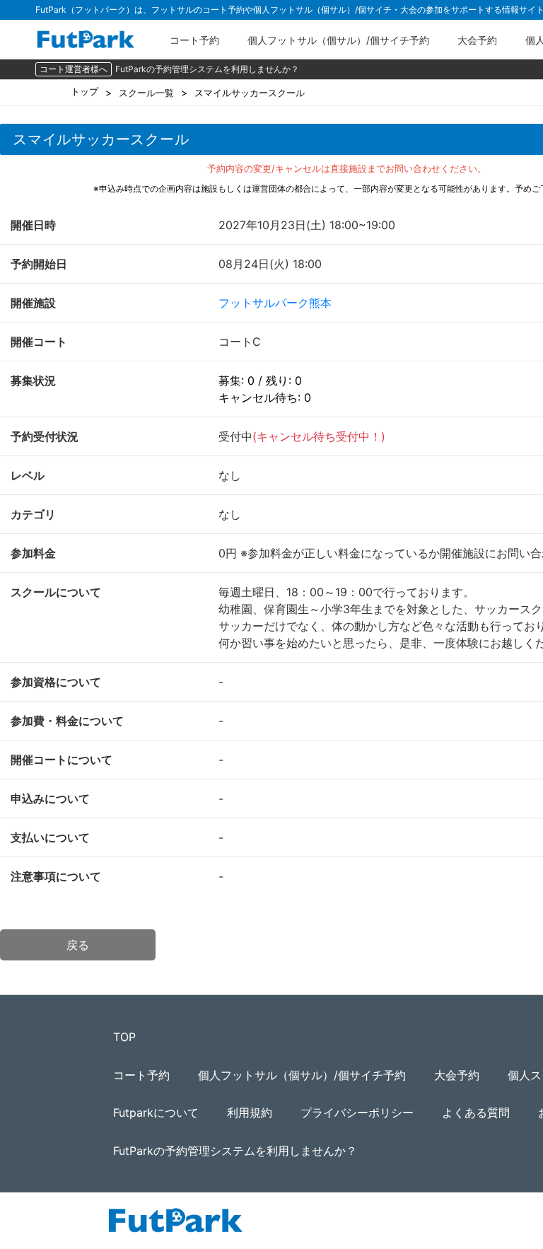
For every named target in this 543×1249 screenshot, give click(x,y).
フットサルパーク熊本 (275, 303)
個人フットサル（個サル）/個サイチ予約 (338, 40)
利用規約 (249, 1112)
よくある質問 (476, 1112)
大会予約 (477, 40)
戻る (77, 945)
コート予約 (194, 40)
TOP (124, 1037)
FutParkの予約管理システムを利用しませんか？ (207, 69)
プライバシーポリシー (357, 1112)
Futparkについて (156, 1112)
